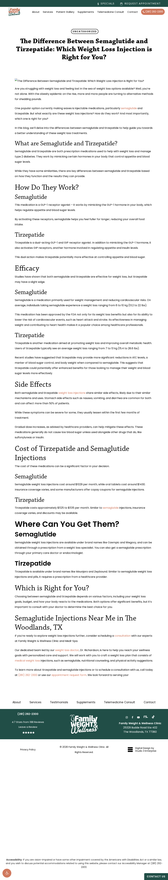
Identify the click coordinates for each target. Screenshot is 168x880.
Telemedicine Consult (119, 702)
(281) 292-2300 (27, 675)
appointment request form (69, 675)
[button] (6, 873)
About (16, 702)
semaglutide (129, 108)
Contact (150, 702)
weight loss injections (71, 393)
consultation (123, 636)
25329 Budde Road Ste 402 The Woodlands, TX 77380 (140, 727)
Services (35, 702)
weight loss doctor (67, 650)
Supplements (86, 702)
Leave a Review (28, 727)
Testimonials (59, 702)
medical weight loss (27, 660)
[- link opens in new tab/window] (153, 716)
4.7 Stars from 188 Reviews (28, 722)
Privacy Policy (28, 749)
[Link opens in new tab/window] (126, 717)
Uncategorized (85, 31)
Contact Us (156, 876)
